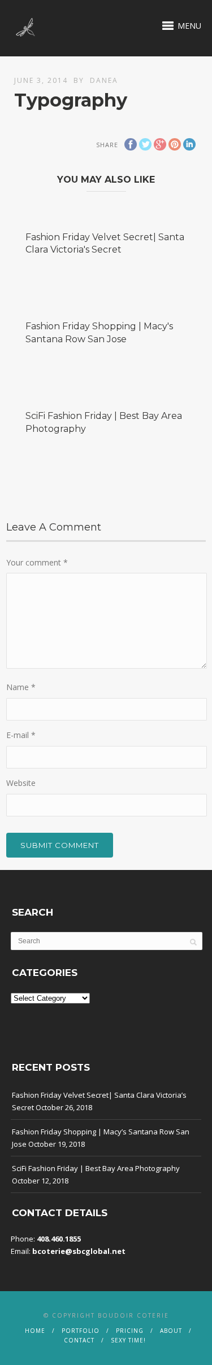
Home (35, 1331)
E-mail (21, 735)
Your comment (37, 562)
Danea (104, 80)
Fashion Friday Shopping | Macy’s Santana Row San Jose (100, 1138)
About (171, 1331)
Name (21, 687)
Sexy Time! (128, 1340)
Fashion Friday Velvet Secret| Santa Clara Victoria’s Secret (99, 1101)
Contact (79, 1340)
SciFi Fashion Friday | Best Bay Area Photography (96, 1168)
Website (21, 783)
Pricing (130, 1331)
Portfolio (80, 1331)
